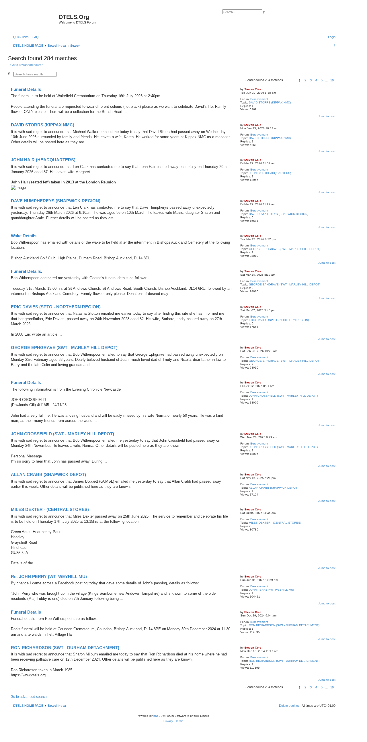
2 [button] (305, 80)
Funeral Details (26, 89)
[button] (289, 80)
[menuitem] (34, 37)
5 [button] (322, 80)
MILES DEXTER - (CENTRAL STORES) (275, 522)
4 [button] (316, 80)
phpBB (158, 715)
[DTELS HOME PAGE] (34, 18)
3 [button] (311, 80)
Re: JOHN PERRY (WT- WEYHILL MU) (49, 576)
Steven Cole (252, 89)
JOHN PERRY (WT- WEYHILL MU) (271, 589)
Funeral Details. (26, 271)
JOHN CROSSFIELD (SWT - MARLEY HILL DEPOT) (283, 395)
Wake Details (23, 235)
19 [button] (332, 80)
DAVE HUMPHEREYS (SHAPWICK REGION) (278, 214)
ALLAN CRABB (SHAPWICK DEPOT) (273, 487)
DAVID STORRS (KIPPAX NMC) (270, 102)
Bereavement (259, 99)
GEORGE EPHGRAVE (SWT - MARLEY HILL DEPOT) (284, 248)
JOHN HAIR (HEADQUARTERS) (270, 173)
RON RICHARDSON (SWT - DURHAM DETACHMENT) (284, 625)
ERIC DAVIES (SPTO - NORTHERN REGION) (279, 320)
